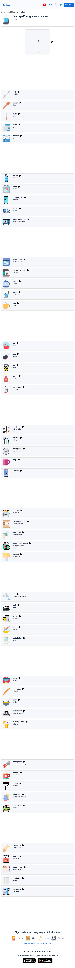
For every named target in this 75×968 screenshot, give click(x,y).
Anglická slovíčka (13, 12)
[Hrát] (18, 92)
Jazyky (3, 12)
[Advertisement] (37, 74)
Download (68, 4)
